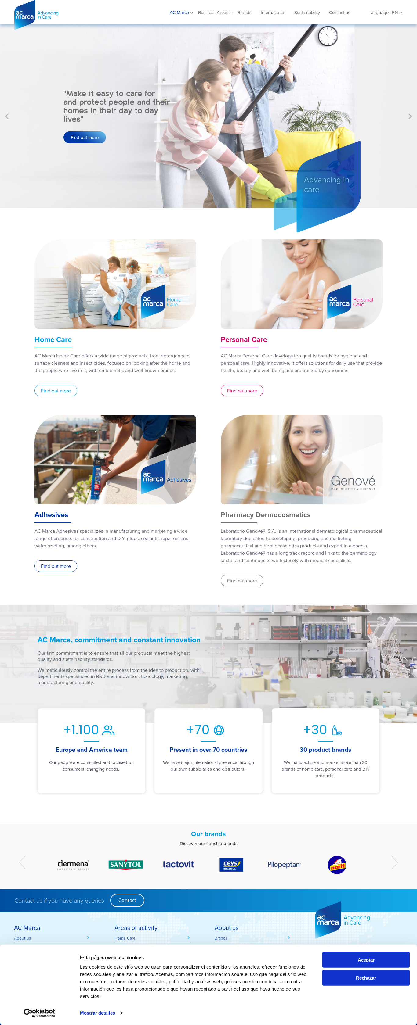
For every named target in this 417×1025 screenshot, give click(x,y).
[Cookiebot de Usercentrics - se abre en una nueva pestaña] (39, 1013)
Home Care (125, 938)
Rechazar (366, 977)
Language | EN (383, 12)
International (273, 12)
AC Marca (58, 15)
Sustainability (307, 12)
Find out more (85, 137)
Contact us (339, 12)
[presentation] (22, 862)
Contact (127, 900)
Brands (245, 12)
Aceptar (366, 959)
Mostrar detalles (97, 1013)
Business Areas (213, 12)
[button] (7, 116)
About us (22, 938)
